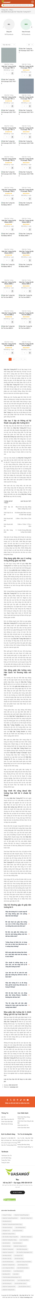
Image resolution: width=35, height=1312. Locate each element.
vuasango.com (14, 1087)
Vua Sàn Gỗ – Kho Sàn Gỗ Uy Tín (21, 1295)
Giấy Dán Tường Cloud (21, 748)
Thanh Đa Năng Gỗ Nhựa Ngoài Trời (11, 1277)
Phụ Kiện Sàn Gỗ (7, 1221)
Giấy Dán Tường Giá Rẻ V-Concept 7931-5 (26, 128)
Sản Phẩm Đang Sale (22, 1249)
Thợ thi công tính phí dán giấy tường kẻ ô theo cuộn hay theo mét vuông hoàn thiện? (16, 1005)
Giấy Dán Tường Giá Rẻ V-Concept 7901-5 (9, 67)
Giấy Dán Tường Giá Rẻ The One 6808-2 (9, 313)
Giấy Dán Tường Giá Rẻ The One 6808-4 (9, 344)
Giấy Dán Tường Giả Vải (8, 1264)
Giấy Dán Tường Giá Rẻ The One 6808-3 (26, 313)
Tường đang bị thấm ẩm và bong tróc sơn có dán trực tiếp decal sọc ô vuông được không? (16, 944)
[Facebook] (7, 1100)
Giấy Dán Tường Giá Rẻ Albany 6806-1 (26, 252)
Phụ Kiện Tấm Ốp (7, 1258)
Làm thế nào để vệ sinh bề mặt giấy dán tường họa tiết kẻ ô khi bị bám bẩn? (16, 975)
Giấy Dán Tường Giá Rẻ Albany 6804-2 (26, 221)
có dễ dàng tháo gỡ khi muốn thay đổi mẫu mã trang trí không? (16, 985)
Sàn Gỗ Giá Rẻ (6, 1243)
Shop (11, 10)
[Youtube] (28, 1100)
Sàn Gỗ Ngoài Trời (22, 1264)
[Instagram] (14, 1100)
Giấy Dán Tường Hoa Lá (20, 1246)
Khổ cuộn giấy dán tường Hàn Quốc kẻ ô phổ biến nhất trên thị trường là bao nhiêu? (16, 954)
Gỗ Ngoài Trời (6, 1230)
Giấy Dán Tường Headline (12, 725)
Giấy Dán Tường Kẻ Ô (8, 1252)
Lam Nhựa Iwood (18, 1271)
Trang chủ (4, 10)
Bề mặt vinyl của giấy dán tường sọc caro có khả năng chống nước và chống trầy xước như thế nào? (16, 924)
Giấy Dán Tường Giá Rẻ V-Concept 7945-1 (26, 159)
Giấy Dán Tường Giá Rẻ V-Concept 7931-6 (9, 159)
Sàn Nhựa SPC (6, 1274)
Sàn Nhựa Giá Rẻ (7, 1255)
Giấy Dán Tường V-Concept (18, 752)
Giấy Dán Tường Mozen (16, 716)
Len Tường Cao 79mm (23, 1280)
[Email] (24, 1100)
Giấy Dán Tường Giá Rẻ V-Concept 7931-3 (26, 98)
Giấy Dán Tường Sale (8, 1249)
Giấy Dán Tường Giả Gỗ (8, 1289)
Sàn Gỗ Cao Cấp (19, 1258)
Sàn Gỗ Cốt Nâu (6, 1246)
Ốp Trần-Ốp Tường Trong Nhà (10, 1236)
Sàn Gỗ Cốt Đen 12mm (24, 1286)
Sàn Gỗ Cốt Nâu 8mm (8, 1261)
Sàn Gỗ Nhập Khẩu (20, 1227)
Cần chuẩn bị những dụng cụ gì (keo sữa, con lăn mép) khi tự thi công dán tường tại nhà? (16, 965)
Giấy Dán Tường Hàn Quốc (21, 638)
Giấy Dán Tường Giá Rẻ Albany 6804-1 (9, 221)
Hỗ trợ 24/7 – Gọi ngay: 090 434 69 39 (17, 1183)
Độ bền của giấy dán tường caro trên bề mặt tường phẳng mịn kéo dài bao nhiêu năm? (16, 934)
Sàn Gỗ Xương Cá (7, 1283)
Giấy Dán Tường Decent (17, 731)
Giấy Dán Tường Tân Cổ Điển (24, 1261)
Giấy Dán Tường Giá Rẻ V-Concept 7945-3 (26, 190)
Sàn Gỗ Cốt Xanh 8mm (22, 1268)
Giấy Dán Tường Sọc (26, 1236)
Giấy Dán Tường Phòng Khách (10, 1218)
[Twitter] (11, 1100)
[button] (32, 2)
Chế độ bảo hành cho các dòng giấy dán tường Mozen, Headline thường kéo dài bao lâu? (16, 995)
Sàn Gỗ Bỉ (15, 1274)
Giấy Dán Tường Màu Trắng (9, 1240)
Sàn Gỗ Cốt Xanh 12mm (8, 1280)
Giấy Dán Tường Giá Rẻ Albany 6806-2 (9, 283)
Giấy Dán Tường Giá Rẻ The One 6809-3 (26, 344)
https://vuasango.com (26, 1297)
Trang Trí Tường (7, 1215)
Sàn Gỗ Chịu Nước (17, 1230)
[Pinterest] (17, 1100)
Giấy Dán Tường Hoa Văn (9, 1286)
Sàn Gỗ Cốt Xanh (17, 1243)
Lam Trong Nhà (24, 1240)
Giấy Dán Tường (8, 64)
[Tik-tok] (21, 1100)
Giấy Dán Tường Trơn (26, 1218)
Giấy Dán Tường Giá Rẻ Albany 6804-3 (9, 252)
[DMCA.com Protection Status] (9, 1199)
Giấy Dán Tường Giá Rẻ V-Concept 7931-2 (9, 98)
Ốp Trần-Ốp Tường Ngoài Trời (24, 1252)
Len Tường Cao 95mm (8, 1268)
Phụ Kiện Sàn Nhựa (7, 1227)
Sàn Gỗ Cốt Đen (6, 1271)
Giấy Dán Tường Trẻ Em (8, 1233)
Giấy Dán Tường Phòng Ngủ (21, 1215)
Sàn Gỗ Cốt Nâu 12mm (20, 1283)
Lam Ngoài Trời (18, 1255)
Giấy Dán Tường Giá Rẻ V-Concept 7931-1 (26, 67)
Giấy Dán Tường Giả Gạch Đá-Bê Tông (12, 1224)
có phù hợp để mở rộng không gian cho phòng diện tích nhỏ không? (16, 914)
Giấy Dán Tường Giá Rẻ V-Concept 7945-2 (9, 190)
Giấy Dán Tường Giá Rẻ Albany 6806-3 (26, 283)
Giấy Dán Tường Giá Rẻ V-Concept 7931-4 (9, 128)
